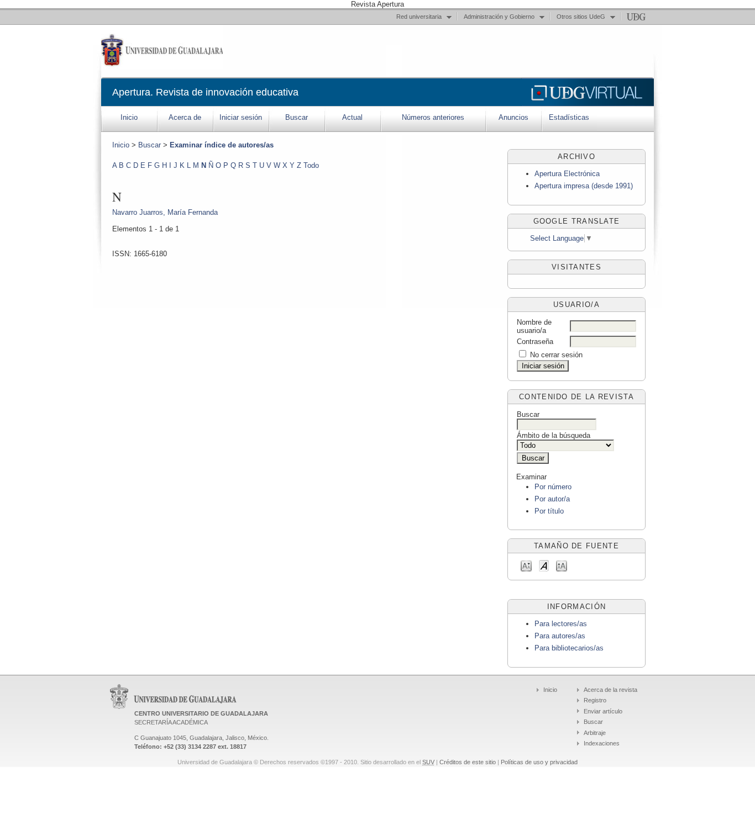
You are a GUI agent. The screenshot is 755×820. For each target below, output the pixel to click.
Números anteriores (433, 117)
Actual (352, 117)
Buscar (296, 117)
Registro (595, 700)
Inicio (129, 117)
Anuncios (513, 117)
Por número (553, 487)
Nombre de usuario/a (534, 326)
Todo (311, 165)
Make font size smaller (526, 565)
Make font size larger (561, 565)
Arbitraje (595, 732)
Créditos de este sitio (467, 762)
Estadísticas (569, 117)
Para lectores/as (560, 624)
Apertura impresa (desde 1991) (583, 186)
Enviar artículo (603, 711)
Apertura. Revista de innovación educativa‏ (205, 92)
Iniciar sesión (240, 117)
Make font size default (543, 565)
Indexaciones (602, 743)
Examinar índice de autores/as (222, 145)
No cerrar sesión (556, 355)
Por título (549, 511)
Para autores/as (559, 636)
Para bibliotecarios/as (569, 648)
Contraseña (535, 341)
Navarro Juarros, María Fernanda (165, 212)
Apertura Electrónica (567, 174)
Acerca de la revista (610, 689)
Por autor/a (552, 499)
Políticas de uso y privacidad (539, 762)
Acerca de (185, 117)
